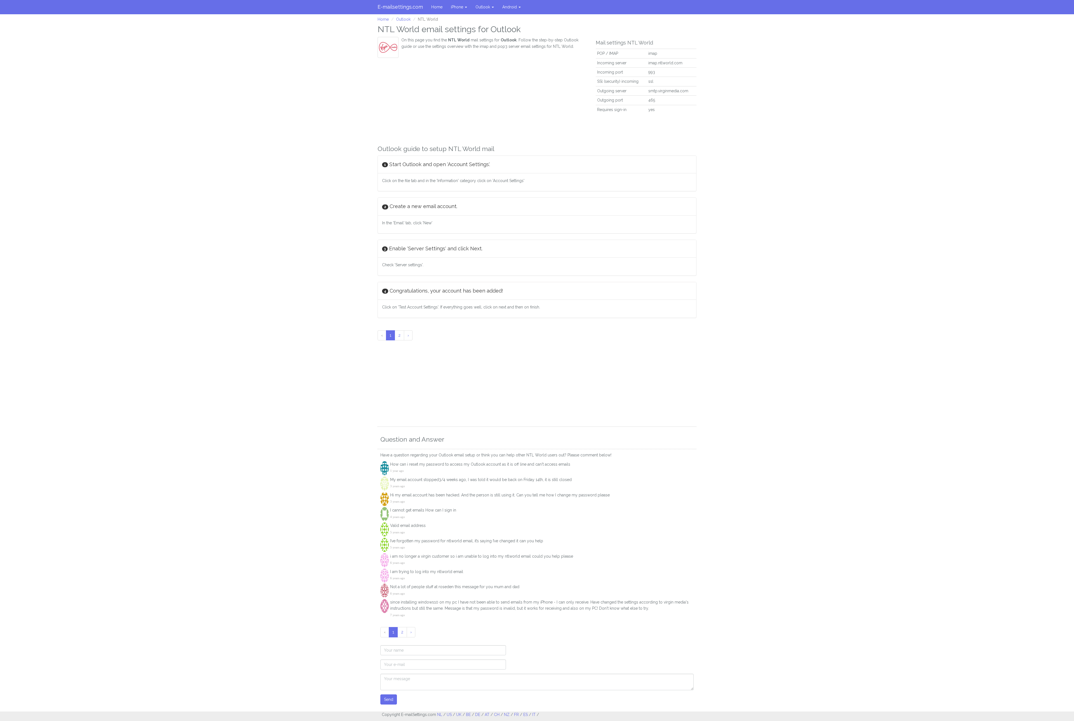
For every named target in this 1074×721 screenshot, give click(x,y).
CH (497, 714)
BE (468, 714)
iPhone (457, 7)
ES (525, 714)
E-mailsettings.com (400, 7)
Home (436, 7)
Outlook (483, 7)
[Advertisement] (482, 100)
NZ (507, 714)
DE (477, 714)
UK (458, 714)
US (449, 714)
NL (439, 714)
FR (516, 714)
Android (510, 7)
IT (534, 714)
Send (388, 699)
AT (487, 714)
